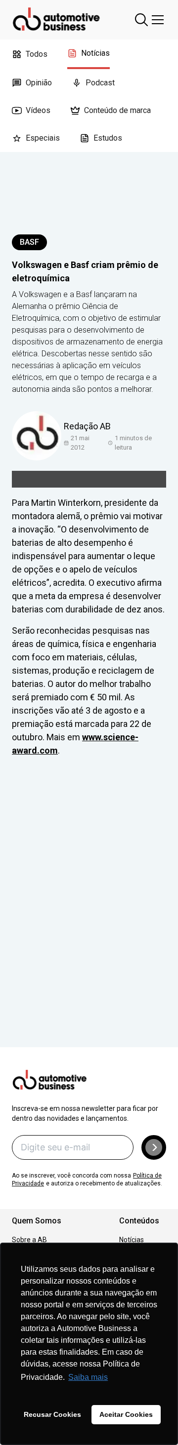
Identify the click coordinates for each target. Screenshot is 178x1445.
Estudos (107, 138)
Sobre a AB (29, 1240)
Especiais (43, 138)
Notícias (95, 53)
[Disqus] (89, 916)
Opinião (39, 82)
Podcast (100, 82)
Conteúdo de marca (117, 110)
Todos (36, 54)
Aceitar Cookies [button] (126, 1414)
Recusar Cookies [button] (52, 1414)
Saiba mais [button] (88, 1377)
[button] (153, 1147)
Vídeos (38, 110)
